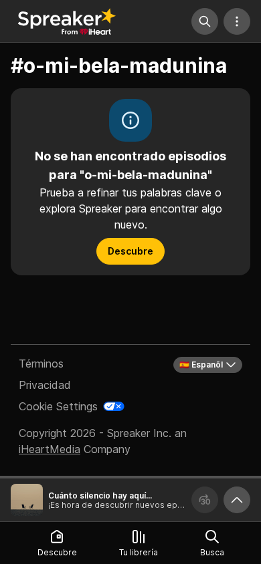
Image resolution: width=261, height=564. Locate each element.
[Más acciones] (237, 21)
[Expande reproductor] (237, 499)
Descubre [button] (130, 251)
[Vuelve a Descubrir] (67, 21)
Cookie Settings (58, 406)
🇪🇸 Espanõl (201, 365)
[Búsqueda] (204, 21)
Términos (41, 363)
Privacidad (45, 385)
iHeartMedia (49, 449)
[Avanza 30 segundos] (204, 499)
